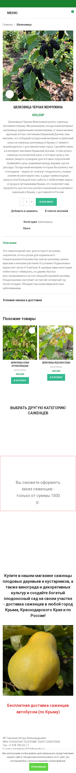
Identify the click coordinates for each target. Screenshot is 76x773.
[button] (20, 380)
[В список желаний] (32, 330)
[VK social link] (38, 3)
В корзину (46, 201)
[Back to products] (66, 24)
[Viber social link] (47, 3)
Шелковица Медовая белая (56, 362)
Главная (8, 24)
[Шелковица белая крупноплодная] (20, 342)
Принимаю (38, 766)
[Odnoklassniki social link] (29, 3)
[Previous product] (62, 24)
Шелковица (24, 24)
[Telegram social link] (42, 3)
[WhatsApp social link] (33, 3)
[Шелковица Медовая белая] (56, 342)
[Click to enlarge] (10, 94)
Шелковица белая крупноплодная (20, 364)
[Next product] (71, 24)
